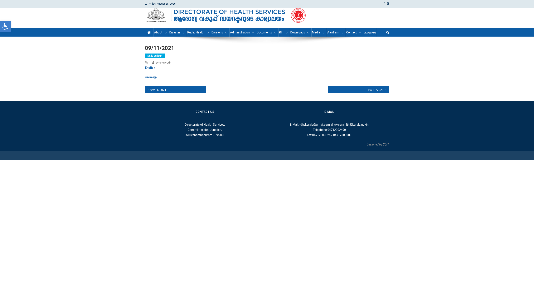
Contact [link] (351, 32)
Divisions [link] (217, 32)
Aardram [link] (333, 32)
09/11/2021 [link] (158, 90)
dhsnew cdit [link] (163, 62)
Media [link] (316, 32)
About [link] (158, 32)
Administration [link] (240, 32)
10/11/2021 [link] (376, 90)
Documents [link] (264, 32)
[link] (5, 26)
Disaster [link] (174, 32)
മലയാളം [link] (370, 32)
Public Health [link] (195, 32)
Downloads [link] (297, 32)
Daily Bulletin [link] (154, 55)
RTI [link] (281, 32)
